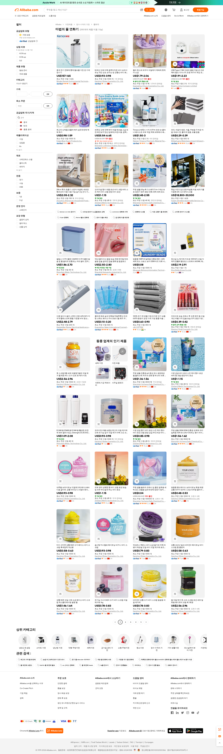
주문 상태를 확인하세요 (180, 693)
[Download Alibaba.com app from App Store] (175, 730)
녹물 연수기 (104, 665)
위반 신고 (137, 708)
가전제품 (68, 24)
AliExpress (75, 742)
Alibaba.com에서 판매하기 (181, 683)
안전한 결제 (62, 683)
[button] (141, 9)
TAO (131, 742)
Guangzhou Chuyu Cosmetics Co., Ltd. (148, 86)
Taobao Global (122, 742)
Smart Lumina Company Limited (184, 86)
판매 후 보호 (62, 698)
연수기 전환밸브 (121, 665)
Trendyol (139, 742)
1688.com (85, 742)
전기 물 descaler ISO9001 (81, 659)
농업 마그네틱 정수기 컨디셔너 (53, 659)
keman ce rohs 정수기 (67, 212)
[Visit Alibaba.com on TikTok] (198, 712)
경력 (21, 698)
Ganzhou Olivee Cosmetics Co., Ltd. (109, 81)
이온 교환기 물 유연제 (159, 212)
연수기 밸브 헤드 (102, 217)
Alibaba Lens (34, 731)
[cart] (174, 10)
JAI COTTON (138, 327)
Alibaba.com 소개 (27, 678)
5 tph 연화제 (64, 217)
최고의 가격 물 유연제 (28, 659)
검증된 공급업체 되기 (179, 698)
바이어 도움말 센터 (140, 683)
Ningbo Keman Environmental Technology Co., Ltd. (73, 81)
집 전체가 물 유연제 (122, 217)
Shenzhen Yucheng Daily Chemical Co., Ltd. (149, 203)
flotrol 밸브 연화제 (82, 217)
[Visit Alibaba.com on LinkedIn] (177, 712)
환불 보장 (61, 688)
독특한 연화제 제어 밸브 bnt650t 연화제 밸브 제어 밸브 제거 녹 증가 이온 (166, 659)
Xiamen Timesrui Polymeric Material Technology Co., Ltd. (149, 141)
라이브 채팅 (137, 688)
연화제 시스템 (140, 212)
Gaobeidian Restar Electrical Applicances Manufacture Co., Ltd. (73, 327)
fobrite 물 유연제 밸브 (47, 665)
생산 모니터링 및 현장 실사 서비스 (71, 703)
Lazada (111, 742)
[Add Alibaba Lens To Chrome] (54, 730)
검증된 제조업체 (101, 683)
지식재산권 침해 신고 (141, 703)
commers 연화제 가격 (120, 212)
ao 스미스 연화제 (68, 665)
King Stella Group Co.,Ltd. (181, 270)
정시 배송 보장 (63, 693)
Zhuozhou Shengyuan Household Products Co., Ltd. (73, 201)
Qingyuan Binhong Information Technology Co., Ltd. (149, 270)
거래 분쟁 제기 (139, 693)
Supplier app (113, 731)
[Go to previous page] (115, 622)
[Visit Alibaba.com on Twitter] (182, 712)
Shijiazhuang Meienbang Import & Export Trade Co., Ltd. (188, 141)
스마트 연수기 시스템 (182, 212)
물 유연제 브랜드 (26, 665)
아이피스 (138, 665)
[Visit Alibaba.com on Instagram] (187, 712)
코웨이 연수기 (172, 665)
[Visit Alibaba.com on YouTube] (192, 712)
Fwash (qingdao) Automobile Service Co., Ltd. (188, 201)
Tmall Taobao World (99, 742)
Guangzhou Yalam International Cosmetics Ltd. (111, 327)
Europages (149, 742)
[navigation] (34, 323)
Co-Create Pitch (26, 688)
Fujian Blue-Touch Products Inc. (69, 141)
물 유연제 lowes (87, 665)
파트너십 (174, 703)
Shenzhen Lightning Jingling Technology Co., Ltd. (111, 146)
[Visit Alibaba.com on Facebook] (172, 712)
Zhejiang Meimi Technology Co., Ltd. (109, 203)
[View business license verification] (135, 750)
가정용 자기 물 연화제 (126, 659)
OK (48, 94)
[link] (219, 729)
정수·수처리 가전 (83, 24)
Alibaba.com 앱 (135, 731)
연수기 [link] (96, 24)
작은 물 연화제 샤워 (104, 659)
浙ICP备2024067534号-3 (177, 750)
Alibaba (58, 24)
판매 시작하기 (176, 688)
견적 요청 (99, 688)
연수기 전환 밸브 (154, 665)
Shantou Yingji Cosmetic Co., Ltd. (184, 329)
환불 (135, 698)
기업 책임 (23, 693)
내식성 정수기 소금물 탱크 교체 (94, 212)
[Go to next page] (146, 622)
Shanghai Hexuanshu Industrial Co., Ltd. (110, 272)
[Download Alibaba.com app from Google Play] (194, 730)
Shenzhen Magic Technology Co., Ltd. (71, 272)
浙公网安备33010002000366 (154, 750)
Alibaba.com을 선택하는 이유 (31, 683)
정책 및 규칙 (62, 708)
